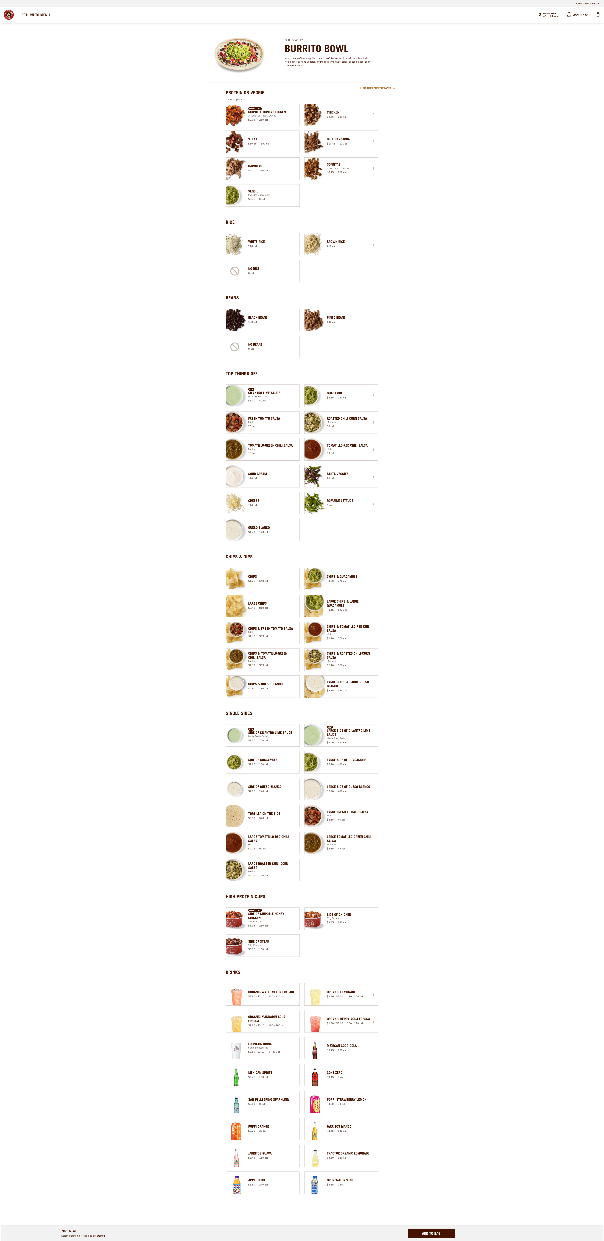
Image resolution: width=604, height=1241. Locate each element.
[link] (36, 15)
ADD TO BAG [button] (431, 1233)
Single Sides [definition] (239, 713)
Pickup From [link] (549, 13)
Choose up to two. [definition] (236, 99)
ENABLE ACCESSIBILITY (587, 4)
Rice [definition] (230, 222)
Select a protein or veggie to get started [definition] (83, 1236)
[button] (295, 115)
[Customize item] (295, 115)
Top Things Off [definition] (241, 373)
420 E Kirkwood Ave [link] (552, 16)
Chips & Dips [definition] (239, 556)
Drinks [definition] (233, 972)
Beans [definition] (232, 298)
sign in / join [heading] (581, 14)
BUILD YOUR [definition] (294, 40)
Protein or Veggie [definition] (245, 92)
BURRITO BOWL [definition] (316, 48)
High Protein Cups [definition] (246, 896)
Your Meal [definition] (68, 1231)
